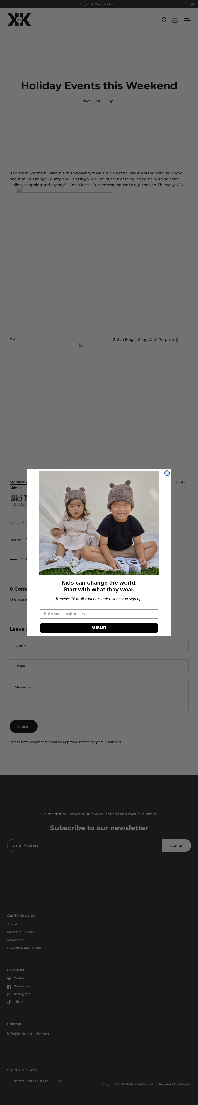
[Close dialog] (167, 473)
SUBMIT (99, 628)
